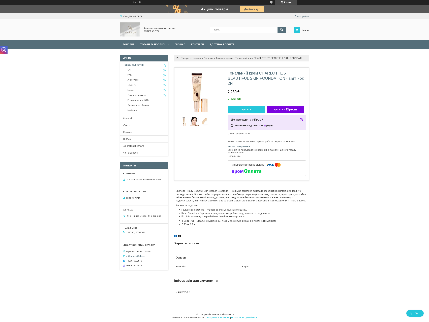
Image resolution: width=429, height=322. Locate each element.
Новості (127, 118)
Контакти (197, 44)
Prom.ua (230, 314)
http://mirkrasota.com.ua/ (138, 251)
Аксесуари (133, 80)
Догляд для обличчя (138, 105)
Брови (131, 90)
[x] (179, 236)
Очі (129, 69)
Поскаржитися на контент (218, 317)
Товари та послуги (152, 44)
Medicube (132, 110)
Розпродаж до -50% (138, 100)
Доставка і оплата (222, 44)
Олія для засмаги (137, 95)
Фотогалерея (130, 152)
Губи (130, 75)
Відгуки (127, 139)
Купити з (279, 109)
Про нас (180, 44)
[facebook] (175, 236)
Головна (128, 44)
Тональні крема (224, 58)
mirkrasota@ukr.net (135, 256)
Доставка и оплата (133, 146)
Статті (126, 125)
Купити (246, 109)
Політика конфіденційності (244, 317)
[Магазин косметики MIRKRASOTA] (130, 35)
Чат (417, 313)
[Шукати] (282, 30)
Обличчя (208, 58)
